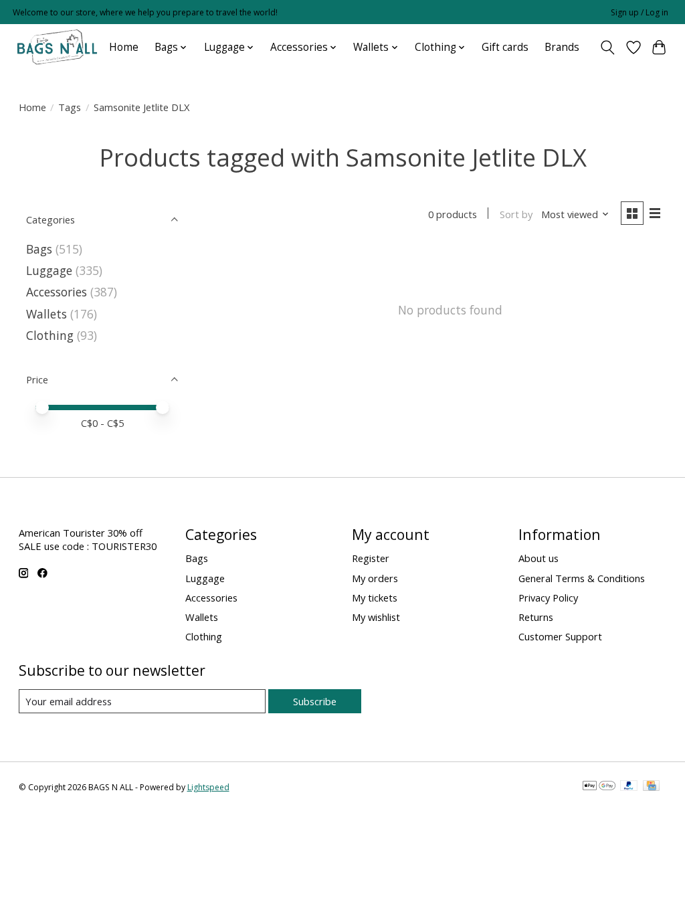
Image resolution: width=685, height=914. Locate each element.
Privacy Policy (548, 597)
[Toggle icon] (607, 47)
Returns (535, 617)
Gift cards (505, 47)
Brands (562, 47)
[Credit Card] (651, 787)
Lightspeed (208, 787)
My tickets (374, 597)
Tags (69, 107)
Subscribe (314, 701)
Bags (39, 249)
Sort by (516, 214)
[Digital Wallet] (599, 787)
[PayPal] (629, 787)
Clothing (50, 335)
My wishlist (376, 617)
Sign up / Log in (639, 12)
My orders (375, 578)
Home (123, 47)
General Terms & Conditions (581, 578)
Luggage (49, 270)
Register (370, 558)
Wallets (46, 314)
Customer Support (560, 636)
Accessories (56, 292)
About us (538, 558)
